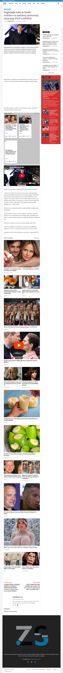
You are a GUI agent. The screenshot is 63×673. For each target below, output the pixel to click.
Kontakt (43, 3)
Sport (38, 3)
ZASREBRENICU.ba (11, 21)
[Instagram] (31, 662)
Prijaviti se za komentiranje (10, 611)
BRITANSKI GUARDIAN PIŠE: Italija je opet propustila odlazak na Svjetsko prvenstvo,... (50, 94)
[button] (58, 3)
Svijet (34, 3)
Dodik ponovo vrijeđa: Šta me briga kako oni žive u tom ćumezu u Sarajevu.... (51, 51)
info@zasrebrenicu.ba (35, 659)
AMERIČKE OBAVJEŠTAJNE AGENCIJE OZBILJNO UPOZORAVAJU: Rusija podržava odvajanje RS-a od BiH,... (54, 137)
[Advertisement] (22, 66)
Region (29, 3)
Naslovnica (6, 6)
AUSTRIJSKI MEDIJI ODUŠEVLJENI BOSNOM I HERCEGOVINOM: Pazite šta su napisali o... (54, 113)
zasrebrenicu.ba (8, 671)
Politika (24, 3)
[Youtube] (18, 605)
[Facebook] (14, 605)
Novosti (10, 6)
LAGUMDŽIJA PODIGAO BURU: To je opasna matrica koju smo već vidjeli (50, 67)
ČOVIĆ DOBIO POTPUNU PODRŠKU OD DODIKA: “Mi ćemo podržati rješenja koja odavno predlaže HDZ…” (32, 587)
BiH (20, 3)
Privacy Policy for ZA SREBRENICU (38, 669)
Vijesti (16, 3)
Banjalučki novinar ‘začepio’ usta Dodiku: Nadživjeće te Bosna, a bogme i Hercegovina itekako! (50, 43)
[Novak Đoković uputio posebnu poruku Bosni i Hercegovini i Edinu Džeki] (45, 128)
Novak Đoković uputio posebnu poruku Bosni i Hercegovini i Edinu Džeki (54, 128)
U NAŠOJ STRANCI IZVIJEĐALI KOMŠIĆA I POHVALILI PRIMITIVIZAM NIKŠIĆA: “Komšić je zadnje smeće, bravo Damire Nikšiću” (12, 588)
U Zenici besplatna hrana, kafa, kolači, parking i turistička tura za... (54, 121)
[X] (16, 605)
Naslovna (11, 3)
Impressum (49, 669)
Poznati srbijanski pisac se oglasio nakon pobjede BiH (51, 35)
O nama (28, 669)
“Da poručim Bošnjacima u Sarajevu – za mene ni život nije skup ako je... (50, 59)
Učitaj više (50, 72)
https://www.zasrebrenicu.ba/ (18, 599)
